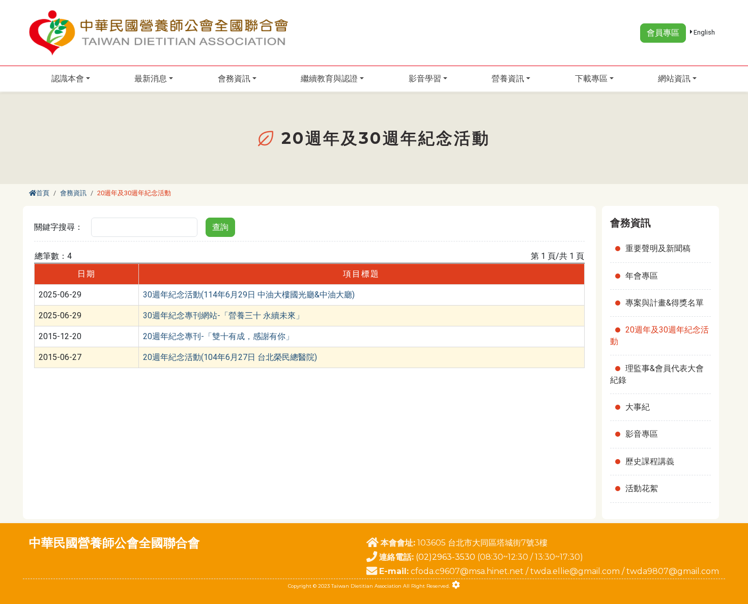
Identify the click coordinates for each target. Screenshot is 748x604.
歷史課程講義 (649, 461)
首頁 (42, 193)
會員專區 (663, 33)
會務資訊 (73, 193)
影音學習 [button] (425, 78)
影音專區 (641, 434)
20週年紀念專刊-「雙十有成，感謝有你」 (218, 336)
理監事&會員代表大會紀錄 (657, 374)
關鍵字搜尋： (58, 227)
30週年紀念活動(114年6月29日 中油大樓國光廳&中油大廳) (249, 294)
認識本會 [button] (67, 78)
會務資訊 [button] (234, 78)
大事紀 (637, 407)
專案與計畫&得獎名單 (664, 303)
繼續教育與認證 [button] (329, 78)
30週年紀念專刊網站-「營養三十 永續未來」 (223, 315)
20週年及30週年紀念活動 (659, 335)
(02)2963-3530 (445, 557)
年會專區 (641, 276)
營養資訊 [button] (508, 78)
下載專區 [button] (591, 78)
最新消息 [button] (150, 78)
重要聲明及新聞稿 (658, 248)
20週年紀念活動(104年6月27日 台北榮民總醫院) (230, 357)
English (703, 32)
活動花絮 (641, 488)
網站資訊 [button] (674, 78)
